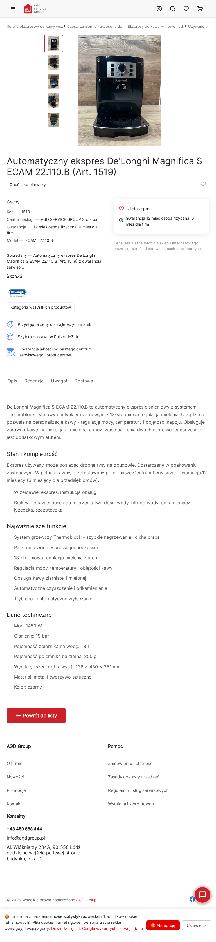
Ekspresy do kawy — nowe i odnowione (156, 26)
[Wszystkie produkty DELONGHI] (17, 293)
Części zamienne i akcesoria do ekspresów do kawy (95, 26)
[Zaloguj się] (159, 8)
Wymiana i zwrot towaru (132, 803)
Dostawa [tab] (83, 381)
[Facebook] (192, 899)
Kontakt (14, 803)
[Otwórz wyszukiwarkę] (172, 8)
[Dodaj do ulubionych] (203, 184)
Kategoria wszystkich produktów (40, 307)
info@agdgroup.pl (26, 838)
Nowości (15, 777)
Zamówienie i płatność (130, 763)
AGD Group (19, 746)
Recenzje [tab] (34, 381)
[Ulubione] (186, 8)
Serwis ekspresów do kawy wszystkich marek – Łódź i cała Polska (35, 26)
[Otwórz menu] (13, 9)
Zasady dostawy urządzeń (133, 777)
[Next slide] (177, 90)
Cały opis (14, 275)
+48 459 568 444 (24, 828)
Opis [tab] (12, 381)
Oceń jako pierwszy (28, 184)
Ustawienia (197, 925)
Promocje (16, 790)
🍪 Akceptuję (163, 925)
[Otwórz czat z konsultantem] (202, 895)
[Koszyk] (199, 8)
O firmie (14, 763)
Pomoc (115, 746)
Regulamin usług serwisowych (138, 790)
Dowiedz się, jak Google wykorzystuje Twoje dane (97, 928)
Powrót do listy (40, 715)
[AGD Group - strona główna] (86, 9)
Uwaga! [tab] (59, 381)
